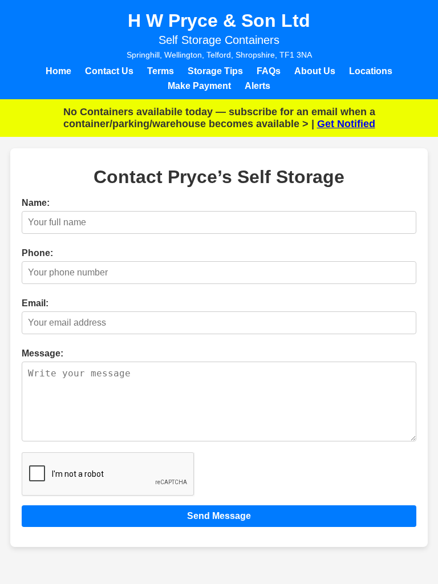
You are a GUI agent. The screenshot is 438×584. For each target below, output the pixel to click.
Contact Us (109, 71)
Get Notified (346, 123)
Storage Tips (215, 71)
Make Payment (199, 86)
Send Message (219, 516)
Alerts (257, 86)
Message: (42, 353)
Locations (370, 71)
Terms (160, 71)
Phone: (37, 253)
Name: (36, 203)
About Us (314, 71)
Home (58, 71)
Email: (35, 303)
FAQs (269, 71)
